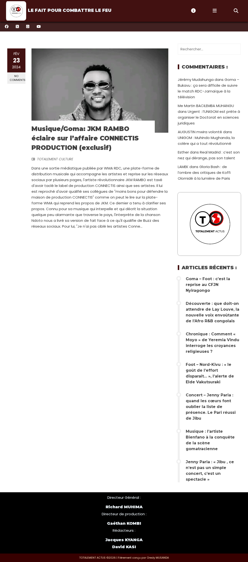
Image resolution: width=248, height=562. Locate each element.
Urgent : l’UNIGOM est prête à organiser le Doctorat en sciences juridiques (209, 117)
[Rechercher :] (209, 49)
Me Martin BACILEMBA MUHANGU (206, 105)
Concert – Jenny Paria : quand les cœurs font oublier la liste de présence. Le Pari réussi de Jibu (211, 407)
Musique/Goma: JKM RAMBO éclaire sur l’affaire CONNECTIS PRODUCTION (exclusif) (85, 138)
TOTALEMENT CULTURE (55, 159)
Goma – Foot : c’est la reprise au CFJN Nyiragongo (208, 285)
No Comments (17, 78)
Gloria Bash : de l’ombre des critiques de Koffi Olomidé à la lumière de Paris (204, 172)
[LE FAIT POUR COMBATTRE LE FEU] (15, 11)
